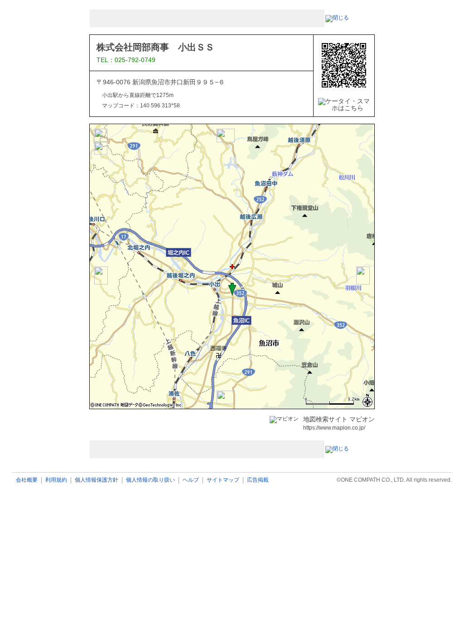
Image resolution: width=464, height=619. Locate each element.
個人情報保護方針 (96, 480)
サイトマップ (223, 480)
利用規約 (56, 480)
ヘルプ (191, 480)
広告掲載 (258, 480)
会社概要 (27, 480)
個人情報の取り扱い (150, 480)
